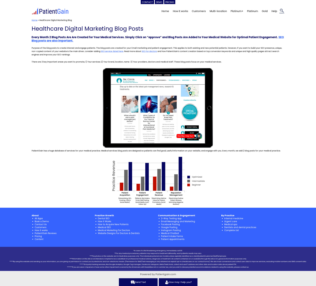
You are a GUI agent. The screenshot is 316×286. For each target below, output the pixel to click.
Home (165, 11)
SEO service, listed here (112, 51)
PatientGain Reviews (46, 233)
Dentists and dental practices (240, 227)
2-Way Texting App (171, 218)
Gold (265, 11)
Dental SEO (103, 218)
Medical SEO (104, 227)
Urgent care (230, 221)
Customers (199, 11)
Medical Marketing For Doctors (114, 230)
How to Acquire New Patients (113, 224)
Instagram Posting (171, 230)
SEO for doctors (149, 51)
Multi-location (218, 11)
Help (274, 11)
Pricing (38, 236)
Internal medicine (233, 218)
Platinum (252, 11)
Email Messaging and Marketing (178, 221)
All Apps (39, 218)
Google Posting (169, 227)
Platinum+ (237, 11)
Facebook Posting (170, 224)
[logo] (50, 11)
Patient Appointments (172, 239)
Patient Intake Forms (172, 236)
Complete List (231, 230)
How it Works (104, 221)
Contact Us (41, 224)
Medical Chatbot (170, 233)
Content (39, 239)
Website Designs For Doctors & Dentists (119, 233)
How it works (180, 11)
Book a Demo (42, 221)
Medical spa (230, 224)
